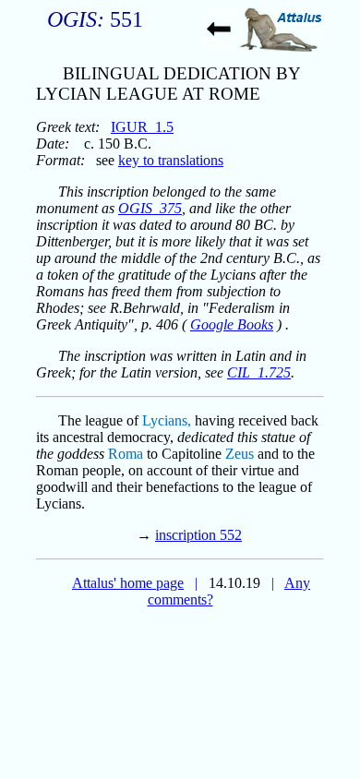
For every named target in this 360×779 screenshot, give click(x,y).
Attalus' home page (128, 583)
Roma (125, 453)
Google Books (231, 324)
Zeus (239, 453)
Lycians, (166, 420)
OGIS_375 (150, 208)
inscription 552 (198, 535)
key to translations (170, 160)
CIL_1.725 (259, 372)
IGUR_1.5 (142, 127)
